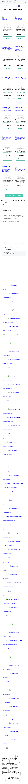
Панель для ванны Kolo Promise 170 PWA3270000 (20, 180)
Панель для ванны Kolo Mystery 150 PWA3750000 (20, 120)
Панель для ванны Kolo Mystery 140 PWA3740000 (8, 120)
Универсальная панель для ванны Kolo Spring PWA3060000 (20, 150)
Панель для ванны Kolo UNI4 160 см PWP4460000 (20, 60)
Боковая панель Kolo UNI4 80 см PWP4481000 (20, 30)
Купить (8, 38)
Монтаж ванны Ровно (13, 773)
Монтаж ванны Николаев (8, 764)
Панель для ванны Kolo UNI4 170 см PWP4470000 (8, 90)
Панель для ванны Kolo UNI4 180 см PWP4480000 (20, 90)
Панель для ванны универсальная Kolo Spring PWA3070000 (8, 180)
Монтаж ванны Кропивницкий (10, 772)
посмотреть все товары (14, 195)
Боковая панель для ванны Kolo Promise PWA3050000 (7, 150)
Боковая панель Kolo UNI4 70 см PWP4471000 (7, 30)
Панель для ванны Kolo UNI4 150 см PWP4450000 (8, 60)
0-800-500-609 (9, 253)
